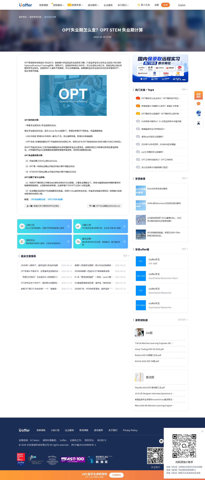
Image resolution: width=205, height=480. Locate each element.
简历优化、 (90, 440)
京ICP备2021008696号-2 (83, 444)
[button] (178, 79)
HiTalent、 (35, 440)
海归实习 (101, 440)
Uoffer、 (64, 440)
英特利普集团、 (50, 440)
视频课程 (43, 5)
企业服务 (108, 5)
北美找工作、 (76, 440)
